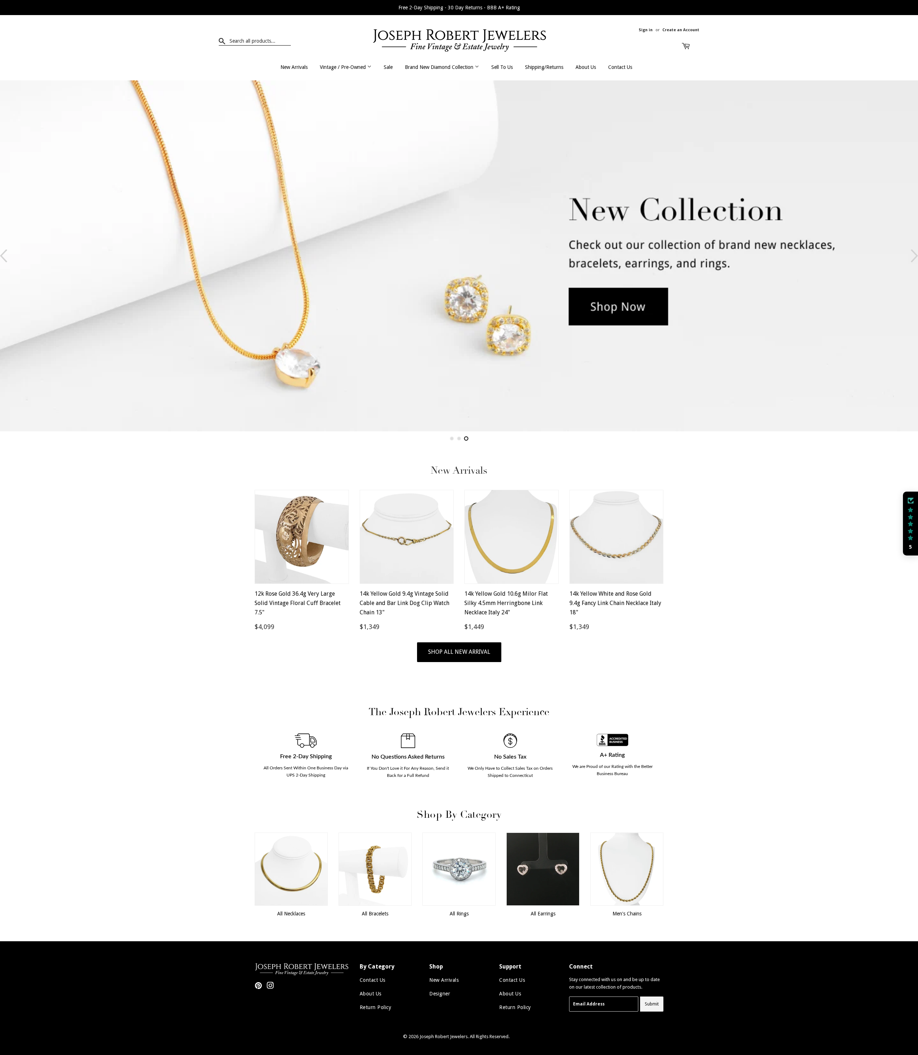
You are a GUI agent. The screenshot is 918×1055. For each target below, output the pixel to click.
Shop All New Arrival (459, 651)
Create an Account (680, 30)
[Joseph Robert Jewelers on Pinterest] (258, 986)
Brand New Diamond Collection (440, 67)
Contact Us (620, 67)
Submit (652, 1004)
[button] (910, 523)
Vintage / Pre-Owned (343, 67)
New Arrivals (294, 67)
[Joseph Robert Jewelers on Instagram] (270, 986)
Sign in (646, 30)
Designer (439, 994)
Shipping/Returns (544, 67)
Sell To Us (502, 67)
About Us (586, 67)
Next (914, 255)
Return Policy (376, 1007)
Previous (3, 255)
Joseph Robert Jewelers (444, 1036)
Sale (388, 67)
